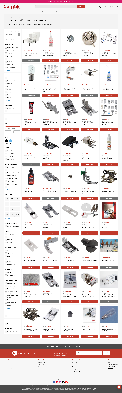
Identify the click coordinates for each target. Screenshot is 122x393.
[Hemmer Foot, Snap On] (50, 287)
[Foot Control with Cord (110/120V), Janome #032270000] (70, 149)
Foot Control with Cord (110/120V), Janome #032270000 (68, 158)
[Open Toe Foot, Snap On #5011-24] (50, 218)
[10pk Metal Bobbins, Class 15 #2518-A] (70, 46)
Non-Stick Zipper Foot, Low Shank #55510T (50, 261)
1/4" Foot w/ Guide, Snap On (50, 191)
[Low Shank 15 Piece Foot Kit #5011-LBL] (109, 46)
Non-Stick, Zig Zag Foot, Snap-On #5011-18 (30, 261)
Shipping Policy (76, 371)
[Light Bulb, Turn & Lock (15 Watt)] (31, 81)
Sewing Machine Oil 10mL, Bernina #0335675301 (108, 157)
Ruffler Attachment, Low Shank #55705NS (108, 192)
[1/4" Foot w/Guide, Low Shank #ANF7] (50, 149)
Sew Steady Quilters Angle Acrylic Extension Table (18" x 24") (109, 296)
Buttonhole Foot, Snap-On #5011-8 (69, 226)
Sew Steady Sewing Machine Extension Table (31, 54)
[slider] (5, 126)
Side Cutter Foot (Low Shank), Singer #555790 (88, 295)
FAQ (109, 369)
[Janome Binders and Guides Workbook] (89, 322)
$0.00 (9, 128)
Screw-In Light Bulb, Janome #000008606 (109, 330)
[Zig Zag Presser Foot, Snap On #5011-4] (70, 115)
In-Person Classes (42, 365)
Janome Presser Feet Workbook (107, 226)
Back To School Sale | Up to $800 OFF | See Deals (61, 1)
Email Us (110, 368)
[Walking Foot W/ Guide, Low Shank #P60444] (89, 81)
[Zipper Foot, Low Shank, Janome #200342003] (89, 184)
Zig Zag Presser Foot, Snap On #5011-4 (69, 123)
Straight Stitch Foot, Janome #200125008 (50, 330)
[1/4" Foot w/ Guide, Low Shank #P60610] (70, 253)
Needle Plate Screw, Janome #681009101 (89, 261)
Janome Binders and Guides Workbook (89, 330)
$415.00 (13, 128)
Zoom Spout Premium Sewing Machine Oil (48, 54)
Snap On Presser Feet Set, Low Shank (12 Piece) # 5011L (50, 89)
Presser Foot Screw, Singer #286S (69, 192)
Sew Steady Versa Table (108, 260)
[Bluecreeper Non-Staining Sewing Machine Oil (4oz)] (109, 81)
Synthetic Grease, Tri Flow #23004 (30, 123)
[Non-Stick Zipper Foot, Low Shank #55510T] (50, 253)
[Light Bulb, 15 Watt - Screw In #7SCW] (31, 149)
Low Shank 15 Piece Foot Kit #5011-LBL (109, 54)
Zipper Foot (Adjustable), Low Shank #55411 (70, 88)
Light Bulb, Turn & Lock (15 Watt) (30, 88)
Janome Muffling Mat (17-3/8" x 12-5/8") (30, 295)
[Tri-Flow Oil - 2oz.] (31, 184)
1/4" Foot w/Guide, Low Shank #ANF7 (49, 157)
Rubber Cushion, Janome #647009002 (69, 330)
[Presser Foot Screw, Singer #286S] (70, 184)
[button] (114, 6)
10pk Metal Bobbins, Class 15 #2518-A (70, 54)
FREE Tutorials (41, 362)
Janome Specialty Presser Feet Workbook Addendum (69, 295)
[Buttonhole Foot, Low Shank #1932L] (31, 218)
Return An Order (76, 367)
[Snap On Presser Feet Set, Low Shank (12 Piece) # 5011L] (50, 81)
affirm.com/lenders (68, 388)
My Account (75, 365)
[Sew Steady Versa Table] (109, 253)
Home (10, 17)
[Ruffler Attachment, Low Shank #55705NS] (109, 184)
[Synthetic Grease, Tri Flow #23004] (31, 115)
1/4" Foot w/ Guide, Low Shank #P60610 (69, 261)
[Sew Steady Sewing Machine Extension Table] (31, 46)
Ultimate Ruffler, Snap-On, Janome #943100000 (30, 330)
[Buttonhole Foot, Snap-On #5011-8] (70, 218)
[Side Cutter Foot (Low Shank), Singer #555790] (89, 287)
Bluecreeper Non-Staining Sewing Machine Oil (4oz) (108, 88)
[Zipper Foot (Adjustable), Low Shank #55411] (70, 81)
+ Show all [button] (7, 70)
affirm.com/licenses (73, 389)
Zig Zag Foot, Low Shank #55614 (88, 123)
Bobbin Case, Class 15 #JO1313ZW (87, 54)
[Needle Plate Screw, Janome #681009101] (89, 253)
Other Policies (75, 373)
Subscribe (106, 352)
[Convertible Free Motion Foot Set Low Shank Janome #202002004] (89, 218)
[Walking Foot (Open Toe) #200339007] (89, 149)
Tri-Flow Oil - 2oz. (28, 191)
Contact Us (75, 362)
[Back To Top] (119, 390)
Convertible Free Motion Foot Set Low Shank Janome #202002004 (89, 227)
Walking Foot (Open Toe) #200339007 (88, 157)
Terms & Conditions (8, 369)
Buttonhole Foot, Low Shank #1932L (31, 226)
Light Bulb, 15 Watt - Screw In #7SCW (31, 157)
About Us (6, 362)
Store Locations (7, 365)
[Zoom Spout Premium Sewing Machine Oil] (50, 46)
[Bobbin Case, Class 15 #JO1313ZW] (89, 46)
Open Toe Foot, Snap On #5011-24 (49, 226)
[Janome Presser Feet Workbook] (109, 218)
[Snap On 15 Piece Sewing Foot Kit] (109, 115)
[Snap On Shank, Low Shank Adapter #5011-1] (50, 115)
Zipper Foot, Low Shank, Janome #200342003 (88, 192)
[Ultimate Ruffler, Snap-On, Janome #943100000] (31, 322)
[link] (12, 48)
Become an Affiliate (43, 367)
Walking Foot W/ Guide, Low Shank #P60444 (89, 88)
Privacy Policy (75, 369)
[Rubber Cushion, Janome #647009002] (70, 322)
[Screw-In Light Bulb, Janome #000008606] (109, 322)
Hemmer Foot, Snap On (49, 294)
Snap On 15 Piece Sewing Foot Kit (108, 123)
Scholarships (7, 367)
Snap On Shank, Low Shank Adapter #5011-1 (50, 123)
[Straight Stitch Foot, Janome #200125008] (50, 322)
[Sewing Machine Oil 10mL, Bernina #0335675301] (109, 149)
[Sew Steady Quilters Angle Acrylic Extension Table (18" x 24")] (109, 287)
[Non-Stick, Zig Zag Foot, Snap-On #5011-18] (31, 253)
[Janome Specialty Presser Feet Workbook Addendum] (70, 287)
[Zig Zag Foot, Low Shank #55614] (89, 115)
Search (81, 6)
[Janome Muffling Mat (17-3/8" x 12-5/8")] (31, 287)
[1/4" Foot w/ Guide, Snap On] (50, 184)
